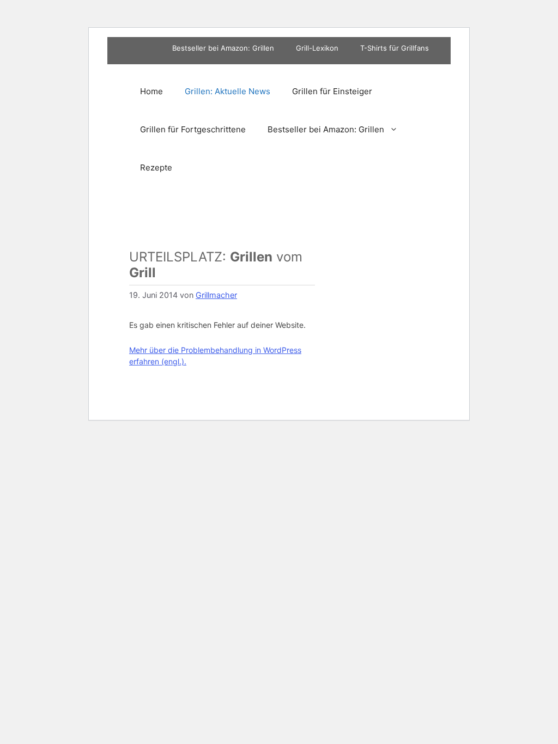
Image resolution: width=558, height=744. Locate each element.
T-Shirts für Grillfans (394, 48)
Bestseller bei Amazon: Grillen (223, 48)
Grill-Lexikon (317, 48)
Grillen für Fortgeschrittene (193, 129)
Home (151, 91)
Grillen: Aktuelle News (227, 91)
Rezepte (156, 167)
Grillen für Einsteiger (332, 91)
